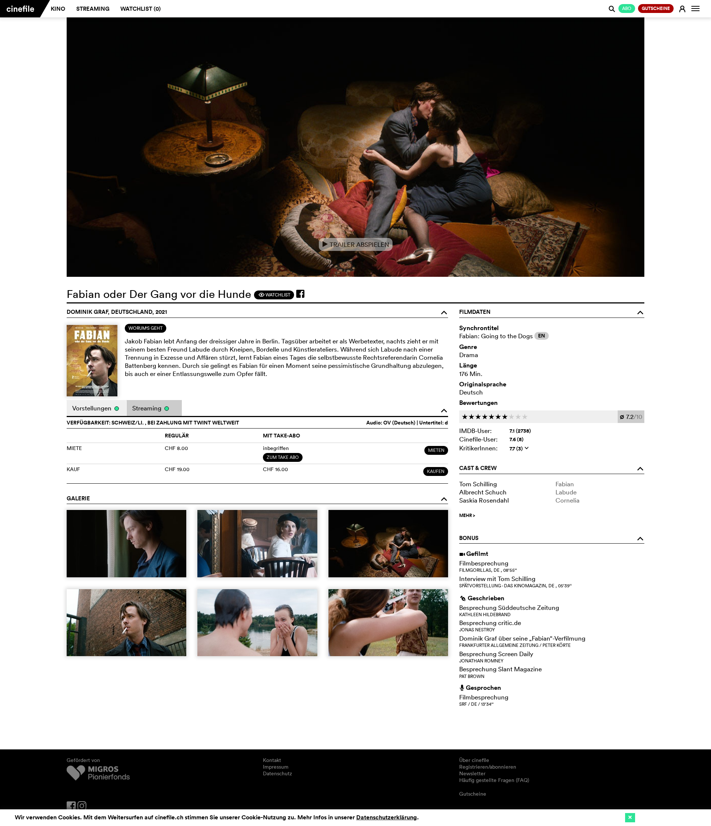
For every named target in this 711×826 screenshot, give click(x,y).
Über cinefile (474, 760)
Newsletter (472, 773)
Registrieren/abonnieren (487, 766)
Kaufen (435, 471)
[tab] (145, 328)
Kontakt (272, 760)
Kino (58, 9)
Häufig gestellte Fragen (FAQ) (494, 780)
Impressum (275, 766)
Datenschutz (277, 773)
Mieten (436, 450)
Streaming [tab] (147, 408)
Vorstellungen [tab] (92, 408)
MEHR (467, 515)
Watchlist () (140, 9)
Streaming (93, 9)
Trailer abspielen (355, 244)
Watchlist (274, 295)
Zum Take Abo (283, 457)
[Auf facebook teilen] (300, 293)
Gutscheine (472, 793)
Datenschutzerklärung (386, 817)
